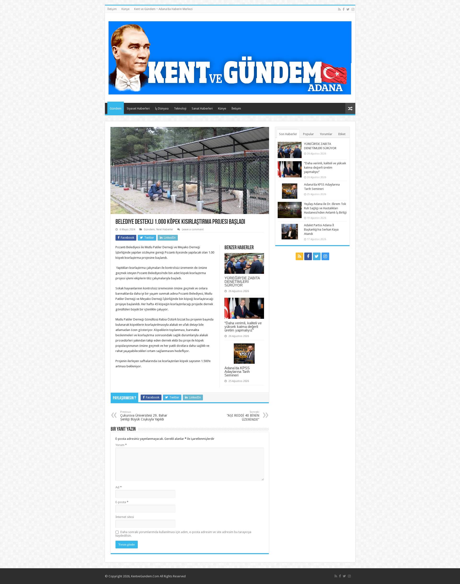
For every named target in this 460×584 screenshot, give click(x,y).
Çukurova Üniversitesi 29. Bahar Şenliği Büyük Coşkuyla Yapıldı (143, 415)
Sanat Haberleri (202, 108)
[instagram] (353, 9)
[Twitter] (348, 9)
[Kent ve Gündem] (230, 57)
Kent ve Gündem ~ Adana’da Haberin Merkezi (163, 9)
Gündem (115, 108)
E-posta (121, 502)
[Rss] (339, 9)
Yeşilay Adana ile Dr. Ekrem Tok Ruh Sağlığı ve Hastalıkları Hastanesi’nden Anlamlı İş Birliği (325, 208)
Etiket (341, 134)
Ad (118, 487)
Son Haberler (288, 134)
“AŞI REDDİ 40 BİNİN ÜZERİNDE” (243, 415)
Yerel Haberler (164, 229)
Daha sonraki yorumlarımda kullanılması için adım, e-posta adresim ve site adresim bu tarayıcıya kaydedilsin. (183, 533)
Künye (125, 9)
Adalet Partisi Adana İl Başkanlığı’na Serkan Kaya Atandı (321, 229)
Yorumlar (326, 134)
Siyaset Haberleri (138, 108)
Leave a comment (193, 229)
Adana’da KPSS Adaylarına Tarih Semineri (237, 371)
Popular (308, 134)
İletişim (112, 9)
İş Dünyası (162, 108)
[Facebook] (343, 9)
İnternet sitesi (124, 517)
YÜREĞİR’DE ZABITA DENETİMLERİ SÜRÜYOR (242, 281)
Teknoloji (180, 108)
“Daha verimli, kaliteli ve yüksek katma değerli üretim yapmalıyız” (243, 326)
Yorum (121, 445)
